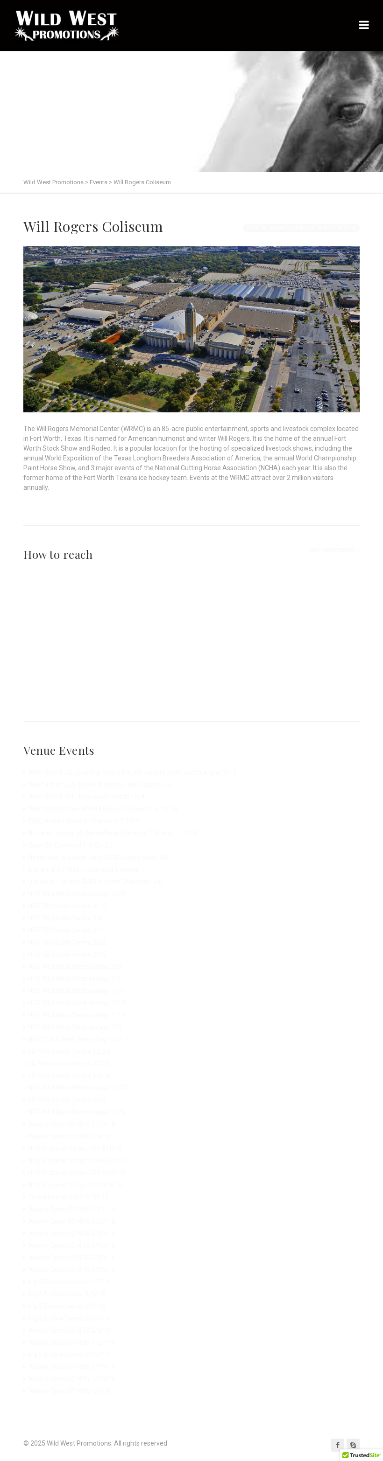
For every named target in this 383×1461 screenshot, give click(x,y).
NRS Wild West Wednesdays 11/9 (76, 1112)
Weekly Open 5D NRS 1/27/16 (71, 1342)
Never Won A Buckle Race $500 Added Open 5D (97, 857)
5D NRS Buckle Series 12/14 (69, 1075)
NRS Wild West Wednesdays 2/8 (74, 966)
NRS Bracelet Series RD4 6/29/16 (77, 1160)
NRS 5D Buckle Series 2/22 (67, 942)
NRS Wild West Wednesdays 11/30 (78, 1088)
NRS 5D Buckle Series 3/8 (65, 918)
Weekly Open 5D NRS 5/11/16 (71, 1209)
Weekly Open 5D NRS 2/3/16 (70, 1330)
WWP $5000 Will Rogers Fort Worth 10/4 (86, 796)
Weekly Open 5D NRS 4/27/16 (71, 1221)
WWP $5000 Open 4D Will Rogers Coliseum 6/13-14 (103, 809)
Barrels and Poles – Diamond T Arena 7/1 (89, 869)
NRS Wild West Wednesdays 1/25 (76, 991)
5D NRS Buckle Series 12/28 (69, 1051)
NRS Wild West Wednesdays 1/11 (76, 1015)
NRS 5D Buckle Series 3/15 (67, 906)
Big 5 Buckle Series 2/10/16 (68, 1354)
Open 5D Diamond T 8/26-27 (70, 845)
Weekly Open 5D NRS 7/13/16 (71, 1124)
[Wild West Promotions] (67, 25)
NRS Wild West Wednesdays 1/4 (74, 1027)
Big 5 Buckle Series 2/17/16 (68, 1282)
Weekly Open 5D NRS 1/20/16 (71, 1367)
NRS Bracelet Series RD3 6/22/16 (77, 1172)
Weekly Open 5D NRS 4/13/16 (71, 1245)
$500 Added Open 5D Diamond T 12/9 (84, 821)
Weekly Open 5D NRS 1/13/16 (71, 1379)
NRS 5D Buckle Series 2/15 (67, 954)
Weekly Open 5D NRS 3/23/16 (71, 1269)
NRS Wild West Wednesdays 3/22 (76, 893)
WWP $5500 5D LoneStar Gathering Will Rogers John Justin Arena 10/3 (132, 772)
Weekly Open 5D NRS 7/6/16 (70, 1136)
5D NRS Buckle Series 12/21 (69, 1063)
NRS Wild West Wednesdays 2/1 (74, 978)
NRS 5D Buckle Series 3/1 (65, 930)
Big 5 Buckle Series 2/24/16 (68, 1318)
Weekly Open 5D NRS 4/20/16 (71, 1233)
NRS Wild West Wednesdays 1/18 (76, 1003)
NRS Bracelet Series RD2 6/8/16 (75, 1185)
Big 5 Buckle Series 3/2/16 (67, 1306)
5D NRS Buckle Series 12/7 (67, 1100)
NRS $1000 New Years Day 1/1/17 (78, 1039)
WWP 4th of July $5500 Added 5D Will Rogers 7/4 (100, 784)
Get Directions (332, 550)
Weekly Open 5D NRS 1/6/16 (70, 1391)
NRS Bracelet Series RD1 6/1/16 (75, 1148)
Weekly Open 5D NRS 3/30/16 (71, 1257)
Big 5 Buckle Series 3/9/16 (67, 1294)
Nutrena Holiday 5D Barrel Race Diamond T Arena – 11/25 (113, 833)
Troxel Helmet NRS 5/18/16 (68, 1197)
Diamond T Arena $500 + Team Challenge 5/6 (95, 881)
